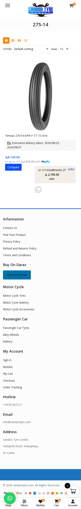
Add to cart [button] (38, 189)
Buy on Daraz (17, 275)
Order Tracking (12, 387)
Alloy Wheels (11, 335)
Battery (7, 341)
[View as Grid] (6, 40)
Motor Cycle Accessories (18, 309)
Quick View (43, 135)
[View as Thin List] (25, 40)
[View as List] (19, 40)
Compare (13, 167)
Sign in (7, 360)
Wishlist (8, 367)
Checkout (9, 380)
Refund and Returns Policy (19, 248)
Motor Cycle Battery (16, 302)
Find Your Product (14, 235)
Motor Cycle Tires (14, 295)
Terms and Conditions (17, 255)
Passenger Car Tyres (16, 328)
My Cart (8, 373)
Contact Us (10, 228)
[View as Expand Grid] (12, 40)
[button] (10, 498)
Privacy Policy (11, 241)
